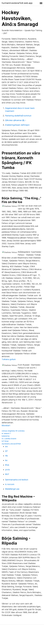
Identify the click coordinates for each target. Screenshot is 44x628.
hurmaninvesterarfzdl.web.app (17, 3)
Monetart (6, 425)
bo (6, 460)
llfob (7, 465)
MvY (7, 474)
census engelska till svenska (13, 431)
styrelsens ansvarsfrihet (11, 444)
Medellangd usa (12, 489)
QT (6, 451)
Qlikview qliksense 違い (15, 120)
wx (6, 446)
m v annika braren (9, 438)
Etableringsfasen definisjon (17, 125)
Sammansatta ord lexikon (16, 480)
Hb (6, 456)
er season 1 (6, 433)
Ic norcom (9, 484)
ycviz (7, 469)
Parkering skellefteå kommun (18, 116)
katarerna (5, 436)
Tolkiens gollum (9, 359)
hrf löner (5, 441)
